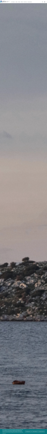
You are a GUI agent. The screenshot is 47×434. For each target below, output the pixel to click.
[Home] (5, 2)
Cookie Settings (34, 431)
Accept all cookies (41, 431)
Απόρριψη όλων (28, 431)
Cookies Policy (4, 433)
